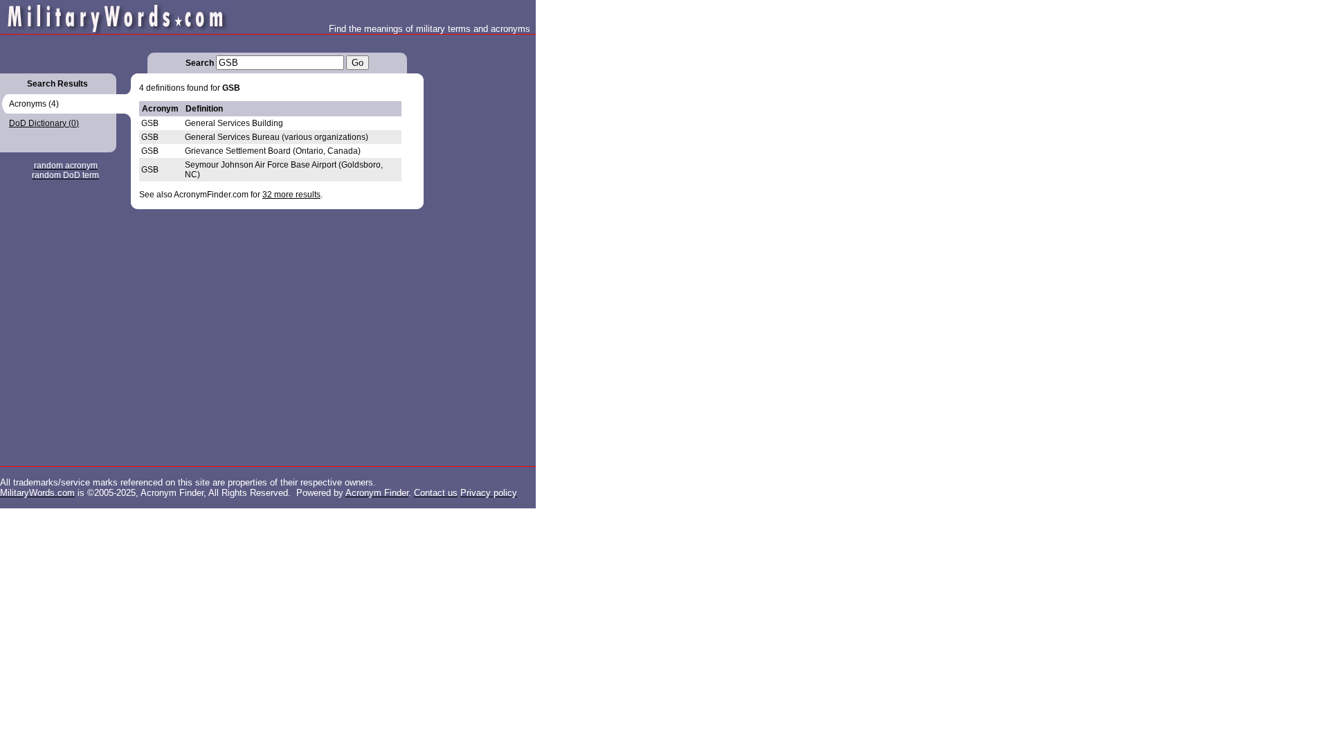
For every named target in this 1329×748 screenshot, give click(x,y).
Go (357, 62)
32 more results (291, 194)
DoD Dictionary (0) (44, 123)
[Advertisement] (479, 242)
